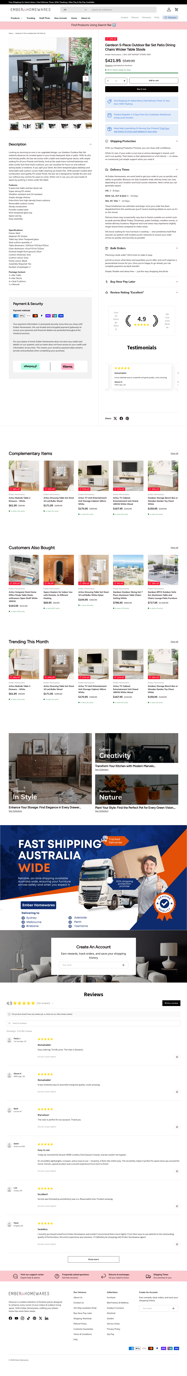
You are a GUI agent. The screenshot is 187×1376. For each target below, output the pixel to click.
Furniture (111, 1297)
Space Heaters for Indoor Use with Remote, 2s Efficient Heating (58, 595)
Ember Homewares (113, 54)
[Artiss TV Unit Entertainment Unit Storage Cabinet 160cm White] (93, 476)
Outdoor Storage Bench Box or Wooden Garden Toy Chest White (163, 501)
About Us (78, 1297)
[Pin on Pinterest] (127, 418)
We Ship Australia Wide (85, 1308)
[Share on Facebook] (121, 418)
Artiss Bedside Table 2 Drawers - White (19, 499)
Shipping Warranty (83, 1318)
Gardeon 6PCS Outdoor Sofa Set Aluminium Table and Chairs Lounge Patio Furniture (162, 595)
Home (11, 33)
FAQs (156, 17)
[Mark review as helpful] (177, 1057)
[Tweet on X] (115, 418)
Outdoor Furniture (115, 1308)
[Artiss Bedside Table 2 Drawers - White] (24, 476)
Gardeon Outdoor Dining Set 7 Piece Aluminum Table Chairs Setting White (128, 595)
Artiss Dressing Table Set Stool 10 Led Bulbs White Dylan (93, 593)
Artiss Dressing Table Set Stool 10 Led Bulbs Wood (59, 499)
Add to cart (154, 80)
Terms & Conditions (83, 1334)
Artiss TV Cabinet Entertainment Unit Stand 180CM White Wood (125, 501)
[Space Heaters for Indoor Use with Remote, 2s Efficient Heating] (59, 570)
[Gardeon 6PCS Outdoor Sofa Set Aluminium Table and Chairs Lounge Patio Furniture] (163, 570)
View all (174, 453)
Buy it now (141, 89)
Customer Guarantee (83, 1329)
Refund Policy (80, 1323)
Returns (135, 17)
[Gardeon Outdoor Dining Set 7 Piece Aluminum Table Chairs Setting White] (128, 570)
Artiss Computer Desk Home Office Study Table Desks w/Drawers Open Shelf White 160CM (23, 597)
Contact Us (79, 1302)
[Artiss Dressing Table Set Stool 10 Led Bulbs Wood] (59, 476)
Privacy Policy (113, 1329)
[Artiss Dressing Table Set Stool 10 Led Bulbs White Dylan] (93, 570)
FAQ (76, 1339)
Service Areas (113, 1323)
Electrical (111, 1313)
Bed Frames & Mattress (118, 1302)
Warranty (146, 17)
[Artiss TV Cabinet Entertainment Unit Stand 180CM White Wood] (128, 476)
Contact (124, 17)
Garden (110, 1318)
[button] (177, 10)
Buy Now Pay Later (83, 1313)
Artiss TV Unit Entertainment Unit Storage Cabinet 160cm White (92, 501)
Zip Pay (110, 1334)
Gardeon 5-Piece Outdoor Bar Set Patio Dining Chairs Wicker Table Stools (30, 33)
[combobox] (108, 10)
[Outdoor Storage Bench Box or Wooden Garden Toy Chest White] (163, 476)
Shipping (109, 65)
